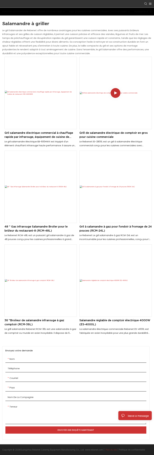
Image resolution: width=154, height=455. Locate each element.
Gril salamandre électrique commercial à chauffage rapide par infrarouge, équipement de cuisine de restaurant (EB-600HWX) (39, 135)
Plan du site (111, 449)
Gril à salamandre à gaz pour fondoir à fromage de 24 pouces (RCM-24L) (115, 228)
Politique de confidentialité (132, 449)
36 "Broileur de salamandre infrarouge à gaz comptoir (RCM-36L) (34, 322)
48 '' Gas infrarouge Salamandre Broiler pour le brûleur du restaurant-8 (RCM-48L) (36, 228)
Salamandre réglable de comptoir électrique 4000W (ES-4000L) (114, 322)
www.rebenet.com (94, 449)
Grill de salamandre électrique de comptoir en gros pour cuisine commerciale (113, 134)
